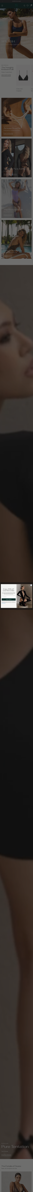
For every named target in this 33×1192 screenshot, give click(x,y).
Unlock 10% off (8, 599)
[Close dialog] (31, 585)
